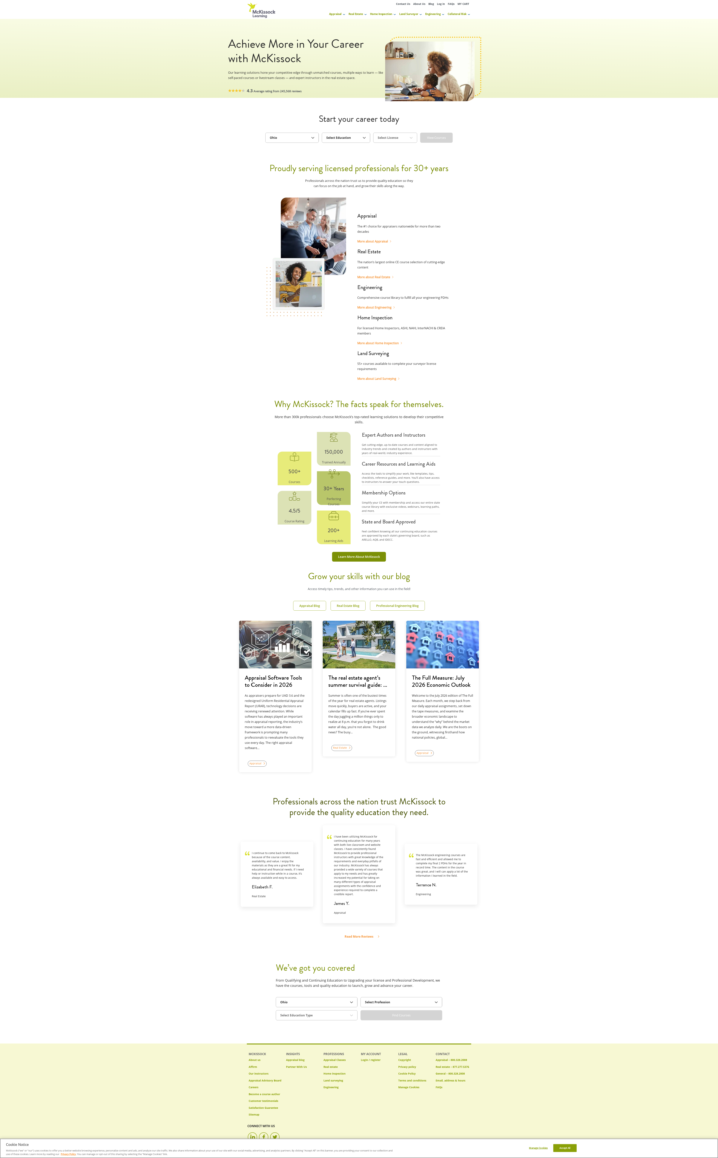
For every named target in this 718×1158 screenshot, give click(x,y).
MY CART (463, 4)
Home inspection (334, 1073)
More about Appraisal (372, 241)
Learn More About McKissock (359, 557)
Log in (441, 4)
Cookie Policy (407, 1073)
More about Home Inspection (378, 343)
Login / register (371, 1060)
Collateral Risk (457, 14)
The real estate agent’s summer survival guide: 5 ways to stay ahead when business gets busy (357, 681)
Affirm (253, 1067)
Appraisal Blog (309, 606)
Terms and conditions (412, 1080)
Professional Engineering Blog (397, 606)
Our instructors (259, 1073)
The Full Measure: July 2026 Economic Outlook (441, 681)
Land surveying (333, 1080)
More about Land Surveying (376, 379)
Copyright (404, 1060)
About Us (419, 4)
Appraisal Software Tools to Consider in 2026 (273, 681)
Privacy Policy (68, 1154)
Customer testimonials (263, 1101)
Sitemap (254, 1114)
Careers (253, 1087)
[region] (359, 1148)
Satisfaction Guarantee (263, 1108)
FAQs (451, 4)
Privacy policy (407, 1067)
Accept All (564, 1148)
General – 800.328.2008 (450, 1073)
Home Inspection (381, 14)
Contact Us (403, 4)
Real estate (330, 1067)
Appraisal (335, 14)
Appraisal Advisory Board (265, 1080)
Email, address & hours (450, 1080)
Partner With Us (296, 1067)
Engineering (433, 14)
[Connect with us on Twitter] (275, 1137)
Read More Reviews (359, 936)
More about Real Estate (373, 277)
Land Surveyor (408, 14)
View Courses (436, 138)
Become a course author (264, 1094)
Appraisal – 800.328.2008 (451, 1060)
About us (254, 1060)
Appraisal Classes (334, 1060)
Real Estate (356, 14)
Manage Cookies (408, 1087)
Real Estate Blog (348, 606)
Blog (431, 4)
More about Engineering (374, 307)
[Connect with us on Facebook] (263, 1137)
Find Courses (401, 1015)
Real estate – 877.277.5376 (452, 1067)
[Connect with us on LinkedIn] (252, 1137)
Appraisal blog (295, 1060)
